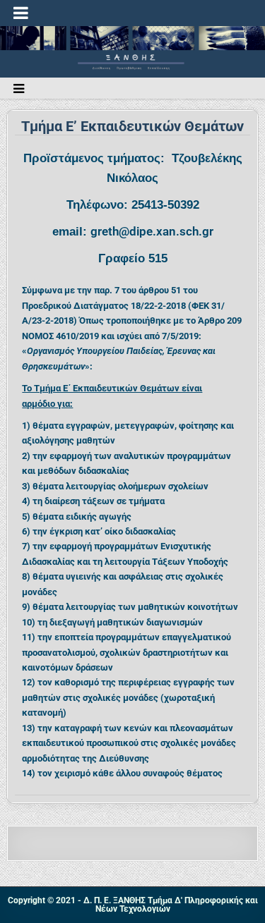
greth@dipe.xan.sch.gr (151, 231)
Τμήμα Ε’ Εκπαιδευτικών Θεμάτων (132, 126)
